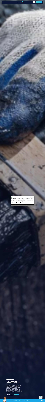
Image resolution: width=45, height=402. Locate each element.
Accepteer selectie (22, 204)
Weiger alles (15, 204)
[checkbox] (13, 202)
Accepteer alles (30, 204)
